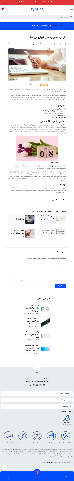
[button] (23, 478)
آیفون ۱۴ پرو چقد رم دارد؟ (56, 109)
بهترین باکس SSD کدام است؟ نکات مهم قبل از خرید (32, 308)
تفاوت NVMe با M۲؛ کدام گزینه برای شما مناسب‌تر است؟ (32, 321)
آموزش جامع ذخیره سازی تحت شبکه (48, 231)
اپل (65, 100)
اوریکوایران (50, 462)
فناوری (53, 200)
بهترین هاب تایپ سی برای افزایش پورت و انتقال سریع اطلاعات (32, 348)
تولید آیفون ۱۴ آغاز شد (57, 118)
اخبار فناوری (36, 44)
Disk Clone (20, 219)
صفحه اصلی (63, 26)
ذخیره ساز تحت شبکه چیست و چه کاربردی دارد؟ (47, 219)
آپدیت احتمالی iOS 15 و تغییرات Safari (53, 113)
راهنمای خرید (36, 313)
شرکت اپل (54, 166)
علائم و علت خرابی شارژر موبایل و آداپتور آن (17, 233)
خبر (62, 200)
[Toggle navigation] (71, 9)
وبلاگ (55, 26)
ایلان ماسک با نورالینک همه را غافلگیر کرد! (52, 111)
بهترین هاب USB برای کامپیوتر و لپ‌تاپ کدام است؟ (32, 335)
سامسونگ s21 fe (58, 115)
